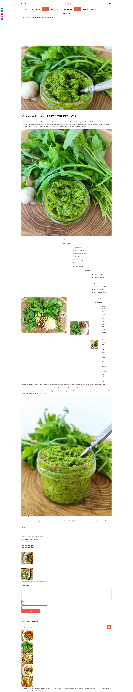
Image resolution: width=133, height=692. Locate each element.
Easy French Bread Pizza (26, 541)
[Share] (1, 18)
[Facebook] (1, 9)
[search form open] (110, 3)
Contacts (93, 9)
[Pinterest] (1, 15)
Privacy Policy (66, 13)
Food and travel (67, 9)
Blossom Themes (26, 691)
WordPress (42, 691)
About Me (85, 9)
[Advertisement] (66, 30)
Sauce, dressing (31, 113)
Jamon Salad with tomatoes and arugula (30, 539)
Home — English (28, 9)
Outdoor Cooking (55, 9)
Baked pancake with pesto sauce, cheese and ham (32, 536)
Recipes (38, 9)
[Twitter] (1, 12)
